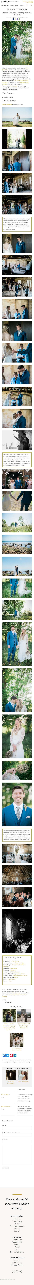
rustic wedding (12, 1062)
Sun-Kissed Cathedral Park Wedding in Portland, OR (24, 1026)
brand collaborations (28, 1)
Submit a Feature (17, 1265)
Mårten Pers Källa (7, 104)
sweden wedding (18, 1062)
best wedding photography (8, 1060)
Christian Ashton (14, 972)
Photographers (17, 1240)
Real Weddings (17, 1263)
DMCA (17, 1224)
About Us (17, 1219)
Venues (17, 1247)
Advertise (17, 1229)
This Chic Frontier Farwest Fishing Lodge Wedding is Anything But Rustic (9, 1027)
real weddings (5, 1062)
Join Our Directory (17, 1252)
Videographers (17, 1242)
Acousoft (13, 970)
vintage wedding (26, 1062)
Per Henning (13, 86)
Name (4, 1125)
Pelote (16, 977)
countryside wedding (27, 1060)
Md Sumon (4, 1095)
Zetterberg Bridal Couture (20, 975)
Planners (17, 1244)
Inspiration (17, 1260)
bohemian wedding (18, 1060)
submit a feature (29, 2)
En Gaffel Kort (13, 968)
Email (10, 1132)
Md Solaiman (5, 1107)
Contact (17, 1231)
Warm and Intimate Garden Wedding (17, 1049)
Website (5, 1139)
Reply (2, 1097)
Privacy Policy (17, 1221)
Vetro (10, 981)
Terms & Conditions (17, 1226)
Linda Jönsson (21, 974)
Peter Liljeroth (12, 979)
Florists (17, 1249)
